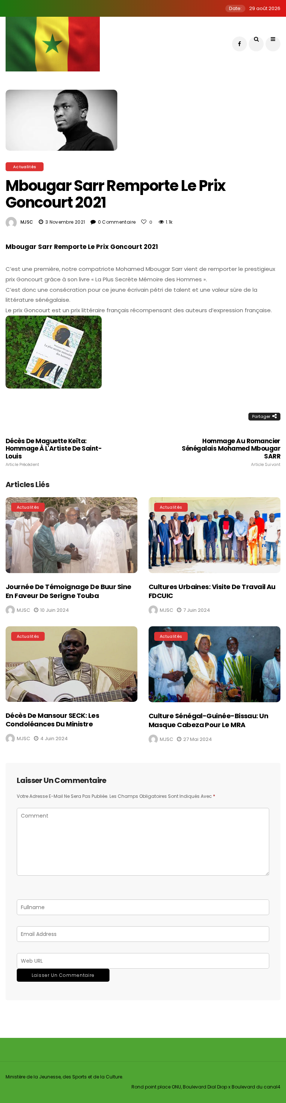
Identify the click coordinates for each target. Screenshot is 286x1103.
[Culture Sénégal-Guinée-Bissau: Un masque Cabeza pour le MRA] (214, 664)
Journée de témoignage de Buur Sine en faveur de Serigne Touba (68, 591)
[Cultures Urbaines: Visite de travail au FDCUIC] (214, 535)
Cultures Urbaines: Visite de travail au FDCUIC (212, 591)
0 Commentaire (117, 222)
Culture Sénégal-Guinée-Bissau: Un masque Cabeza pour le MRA (208, 720)
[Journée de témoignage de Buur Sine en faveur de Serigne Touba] (71, 535)
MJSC (26, 222)
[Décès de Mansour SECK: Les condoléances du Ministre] (71, 663)
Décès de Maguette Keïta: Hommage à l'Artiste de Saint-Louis (54, 452)
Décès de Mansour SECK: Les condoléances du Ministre (52, 720)
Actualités (24, 167)
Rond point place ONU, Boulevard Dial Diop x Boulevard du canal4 (205, 1087)
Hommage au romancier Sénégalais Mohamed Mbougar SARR (231, 452)
